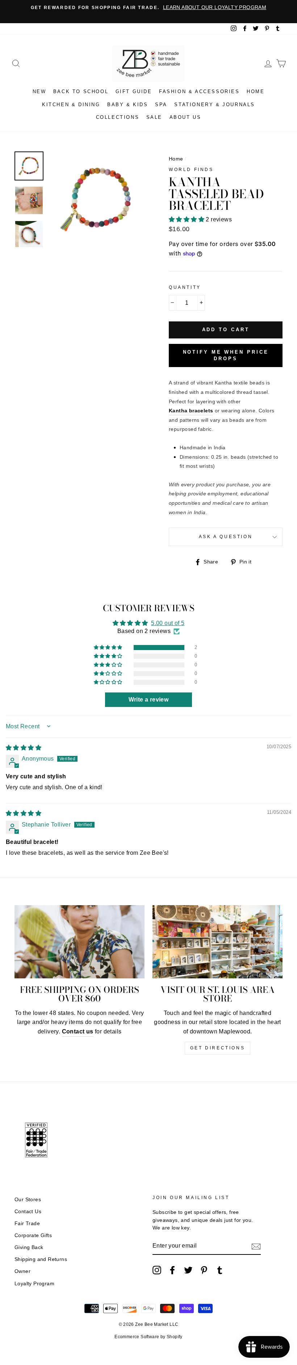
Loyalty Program (34, 1283)
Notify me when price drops (226, 355)
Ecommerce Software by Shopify (148, 1336)
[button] (187, 219)
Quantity (185, 287)
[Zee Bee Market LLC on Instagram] (156, 1270)
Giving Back (28, 1247)
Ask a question (225, 536)
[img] (23, 748)
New (39, 91)
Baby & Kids (127, 104)
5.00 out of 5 (167, 623)
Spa (161, 104)
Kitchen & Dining (71, 104)
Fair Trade (27, 1223)
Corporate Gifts (33, 1235)
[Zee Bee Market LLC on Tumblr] (220, 1270)
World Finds (191, 169)
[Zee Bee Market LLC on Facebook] (172, 1270)
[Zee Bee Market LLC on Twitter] (188, 1270)
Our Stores (27, 1199)
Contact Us (27, 1211)
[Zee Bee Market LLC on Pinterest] (204, 1270)
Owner (22, 1271)
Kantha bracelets (191, 410)
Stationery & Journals (214, 104)
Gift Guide (134, 91)
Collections (117, 117)
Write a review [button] (149, 699)
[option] (148, 8)
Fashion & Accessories (199, 91)
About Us (185, 117)
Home (255, 91)
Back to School (80, 91)
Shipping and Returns (40, 1259)
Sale (154, 117)
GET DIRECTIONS (217, 1047)
